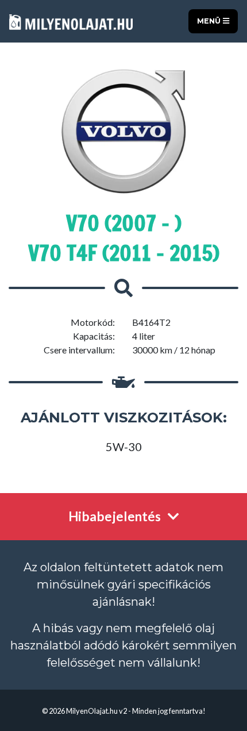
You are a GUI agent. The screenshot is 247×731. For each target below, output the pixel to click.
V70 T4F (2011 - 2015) (123, 253)
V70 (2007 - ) (124, 223)
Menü (210, 21)
